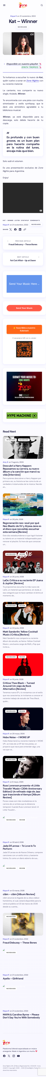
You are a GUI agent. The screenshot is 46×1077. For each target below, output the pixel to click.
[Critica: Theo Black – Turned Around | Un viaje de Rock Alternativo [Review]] (23, 664)
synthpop (25, 220)
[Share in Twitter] (10, 229)
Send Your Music (24, 308)
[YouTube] (18, 1056)
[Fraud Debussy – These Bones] (23, 924)
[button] (4, 5)
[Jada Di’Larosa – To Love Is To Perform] (23, 827)
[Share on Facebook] (15, 229)
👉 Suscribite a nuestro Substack (24, 329)
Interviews (11, 440)
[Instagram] (13, 1056)
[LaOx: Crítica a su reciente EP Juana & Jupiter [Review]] (23, 562)
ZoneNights (35, 220)
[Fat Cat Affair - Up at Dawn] (23, 259)
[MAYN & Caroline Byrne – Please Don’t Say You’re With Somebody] (23, 996)
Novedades (22, 27)
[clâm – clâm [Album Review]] (23, 876)
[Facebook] (4, 1056)
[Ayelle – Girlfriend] (23, 960)
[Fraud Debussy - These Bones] (23, 243)
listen (17, 220)
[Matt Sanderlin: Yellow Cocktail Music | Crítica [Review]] (23, 613)
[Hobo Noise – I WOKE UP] (23, 719)
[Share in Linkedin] (20, 229)
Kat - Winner (8, 220)
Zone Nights (32, 80)
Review (22, 497)
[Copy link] (24, 229)
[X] (9, 1056)
